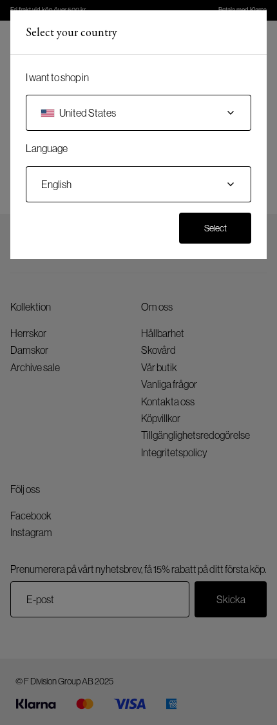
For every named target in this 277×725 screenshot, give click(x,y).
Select (215, 228)
